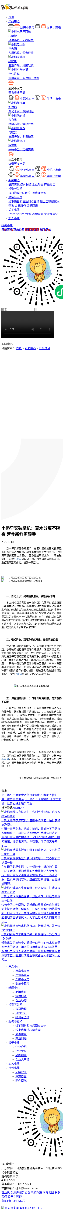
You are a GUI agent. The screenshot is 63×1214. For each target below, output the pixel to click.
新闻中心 (14, 180)
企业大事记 (51, 214)
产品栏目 (49, 184)
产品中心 (14, 21)
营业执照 (7, 1192)
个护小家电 (22, 979)
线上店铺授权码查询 (28, 1029)
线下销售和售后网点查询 (23, 201)
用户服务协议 (21, 1192)
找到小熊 (7, 225)
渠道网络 (32, 205)
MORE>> (18, 807)
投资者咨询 (39, 192)
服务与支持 (15, 197)
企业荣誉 (25, 214)
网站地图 (48, 1192)
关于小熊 (14, 209)
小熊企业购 (32, 229)
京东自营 (18, 229)
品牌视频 (37, 214)
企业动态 (37, 184)
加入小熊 (14, 218)
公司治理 (14, 192)
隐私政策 (36, 1192)
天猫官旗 (7, 229)
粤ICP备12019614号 (13, 1200)
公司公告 (25, 192)
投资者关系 (15, 188)
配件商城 (45, 229)
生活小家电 (22, 975)
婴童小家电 (22, 983)
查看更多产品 (16, 92)
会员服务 (20, 205)
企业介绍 (14, 214)
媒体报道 (25, 184)
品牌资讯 (14, 184)
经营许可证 (15, 1196)
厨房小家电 (22, 970)
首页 (11, 17)
